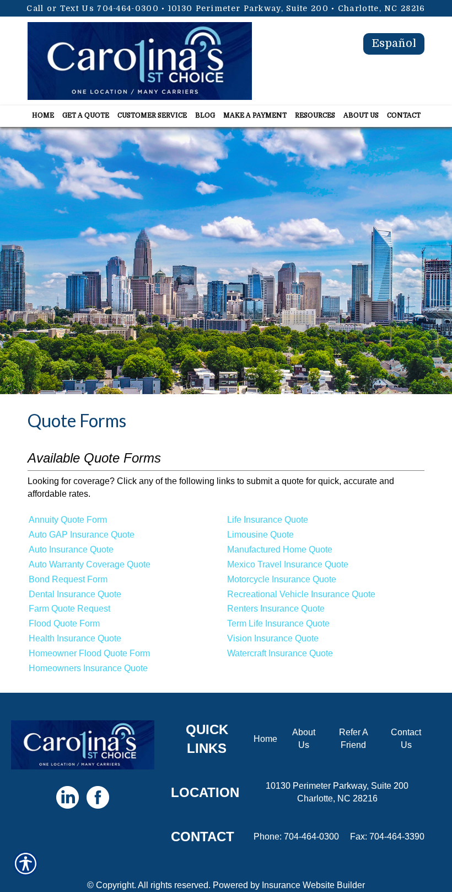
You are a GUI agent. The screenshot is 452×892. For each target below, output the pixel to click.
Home (265, 739)
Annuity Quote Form (68, 519)
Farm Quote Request (69, 608)
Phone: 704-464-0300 (296, 836)
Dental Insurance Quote (75, 594)
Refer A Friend (353, 739)
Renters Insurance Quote (276, 608)
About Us (303, 739)
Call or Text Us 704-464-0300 (92, 8)
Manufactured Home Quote (279, 549)
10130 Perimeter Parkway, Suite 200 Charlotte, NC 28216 (337, 792)
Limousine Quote (260, 534)
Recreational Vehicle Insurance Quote (301, 594)
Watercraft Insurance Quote (280, 653)
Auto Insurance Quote (71, 549)
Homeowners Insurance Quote (88, 668)
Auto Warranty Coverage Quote (89, 564)
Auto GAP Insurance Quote (81, 534)
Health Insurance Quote (75, 638)
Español (394, 43)
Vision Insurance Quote (273, 638)
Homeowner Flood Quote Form (89, 653)
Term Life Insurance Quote (278, 623)
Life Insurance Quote (267, 519)
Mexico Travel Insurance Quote (287, 564)
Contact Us (406, 739)
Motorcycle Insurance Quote (281, 579)
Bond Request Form (68, 579)
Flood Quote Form (64, 623)
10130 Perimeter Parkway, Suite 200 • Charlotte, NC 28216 (297, 8)
